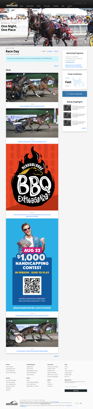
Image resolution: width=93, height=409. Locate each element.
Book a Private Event (11, 372)
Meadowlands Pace (10, 368)
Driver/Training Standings (33, 382)
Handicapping (30, 6)
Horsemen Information (52, 366)
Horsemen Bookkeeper (52, 376)
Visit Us (66, 366)
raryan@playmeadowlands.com (45, 403)
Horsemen (55, 6)
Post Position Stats (31, 384)
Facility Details (68, 372)
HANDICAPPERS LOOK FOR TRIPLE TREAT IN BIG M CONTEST (32, 315)
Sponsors (8, 390)
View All (56, 66)
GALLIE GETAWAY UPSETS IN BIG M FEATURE (32, 106)
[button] (85, 3)
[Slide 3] (47, 44)
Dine (66, 368)
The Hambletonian (10, 370)
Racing (21, 6)
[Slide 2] (46, 44)
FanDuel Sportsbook (31, 372)
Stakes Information (51, 372)
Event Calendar (9, 366)
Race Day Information (11, 380)
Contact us (70, 6)
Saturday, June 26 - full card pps (73, 67)
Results (56, 51)
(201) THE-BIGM (55, 401)
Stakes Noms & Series (52, 374)
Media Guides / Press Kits (33, 386)
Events (39, 6)
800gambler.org (24, 406)
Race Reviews (30, 368)
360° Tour (67, 376)
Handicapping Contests (32, 370)
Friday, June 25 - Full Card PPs (73, 65)
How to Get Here (69, 370)
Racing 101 (8, 388)
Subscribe (75, 390)
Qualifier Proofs (51, 370)
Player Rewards (30, 374)
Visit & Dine (47, 6)
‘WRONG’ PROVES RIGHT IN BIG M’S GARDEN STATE (32, 141)
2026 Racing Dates (10, 382)
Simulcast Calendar (10, 386)
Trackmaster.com (69, 62)
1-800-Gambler (68, 405)
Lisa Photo (49, 386)
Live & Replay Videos (11, 384)
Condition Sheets (51, 368)
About (48, 382)
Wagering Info (30, 366)
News (63, 6)
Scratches (49, 51)
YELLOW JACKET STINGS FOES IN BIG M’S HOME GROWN (32, 351)
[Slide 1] (45, 44)
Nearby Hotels (68, 374)
